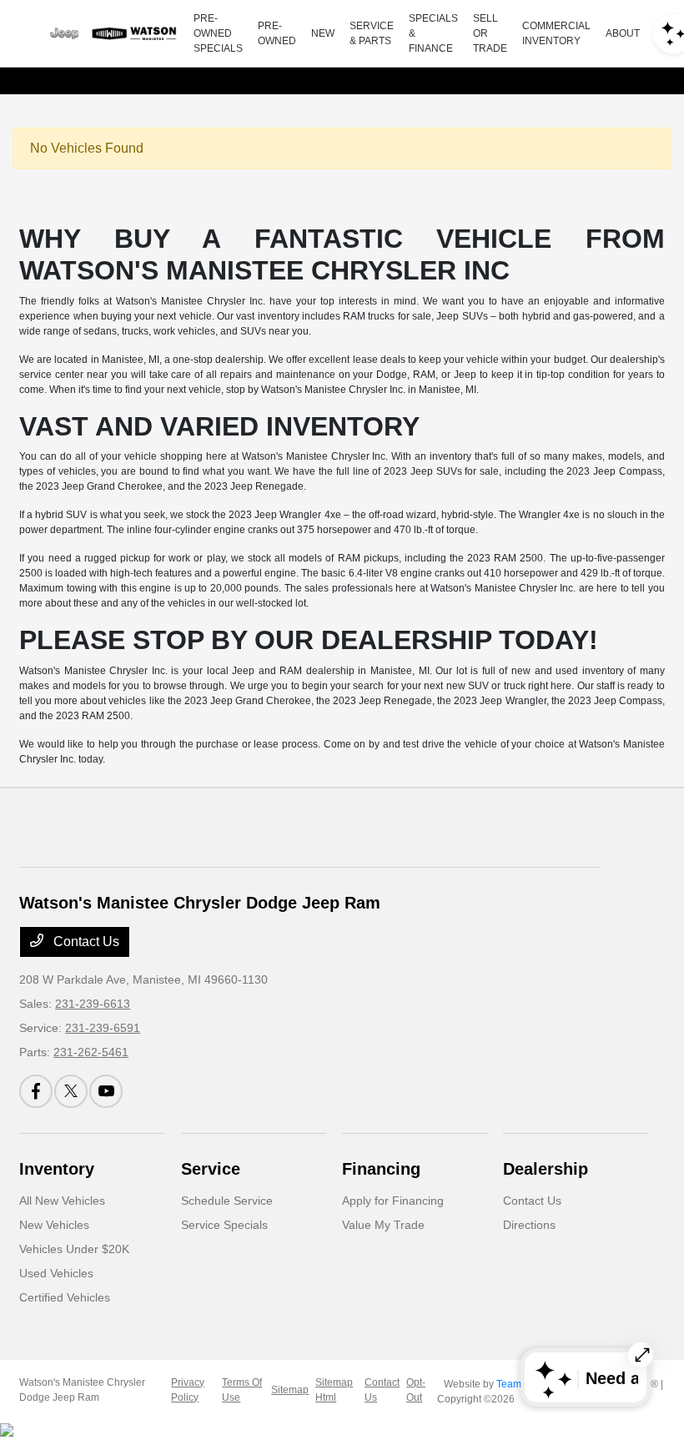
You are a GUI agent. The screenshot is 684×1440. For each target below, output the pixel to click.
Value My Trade (383, 1224)
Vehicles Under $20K (74, 1249)
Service (210, 1169)
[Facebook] (36, 1091)
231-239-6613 (92, 1003)
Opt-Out (415, 1390)
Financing (381, 1169)
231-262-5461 (90, 1052)
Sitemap (290, 1390)
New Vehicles (54, 1224)
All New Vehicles (62, 1200)
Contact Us (84, 941)
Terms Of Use (242, 1390)
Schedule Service (227, 1200)
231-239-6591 (102, 1028)
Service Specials (224, 1224)
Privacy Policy (187, 1390)
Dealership (545, 1169)
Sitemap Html (334, 1390)
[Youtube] (106, 1091)
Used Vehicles (56, 1273)
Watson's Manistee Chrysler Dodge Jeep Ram (82, 1390)
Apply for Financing (393, 1200)
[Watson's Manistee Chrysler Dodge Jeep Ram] (109, 33)
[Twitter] (71, 1091)
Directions (529, 1224)
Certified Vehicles (64, 1297)
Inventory (56, 1169)
